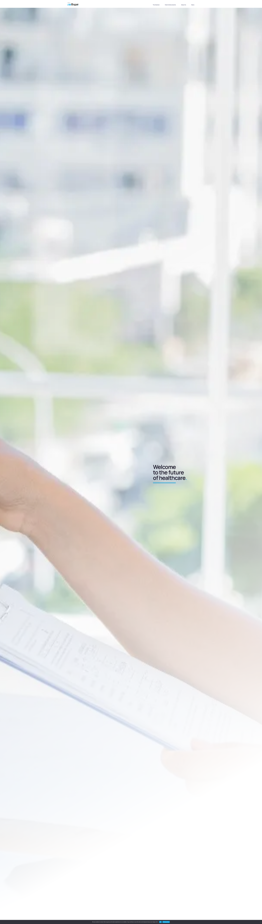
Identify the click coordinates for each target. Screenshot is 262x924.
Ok (160, 921)
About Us (183, 5)
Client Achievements (170, 5)
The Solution (156, 5)
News (192, 5)
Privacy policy (166, 921)
